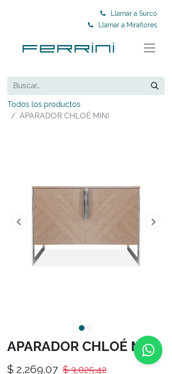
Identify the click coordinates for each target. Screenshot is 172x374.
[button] (19, 221)
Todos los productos (44, 104)
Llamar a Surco (134, 13)
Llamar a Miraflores (127, 25)
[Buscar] (155, 86)
